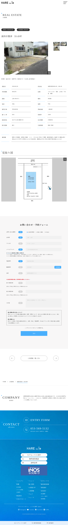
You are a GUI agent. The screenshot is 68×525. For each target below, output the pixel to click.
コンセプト (19, 481)
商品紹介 (19, 495)
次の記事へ (56, 358)
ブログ (31, 494)
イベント (31, 481)
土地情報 (31, 490)
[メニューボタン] (65, 3)
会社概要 (43, 494)
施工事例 (31, 484)
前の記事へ (12, 358)
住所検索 (58, 267)
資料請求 (43, 487)
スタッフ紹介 (44, 496)
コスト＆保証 (19, 489)
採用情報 (43, 499)
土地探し (18, 492)
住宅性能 (18, 487)
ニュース (31, 497)
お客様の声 (32, 487)
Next (47, 58)
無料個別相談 (45, 484)
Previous (4, 58)
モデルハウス (45, 481)
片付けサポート (21, 499)
